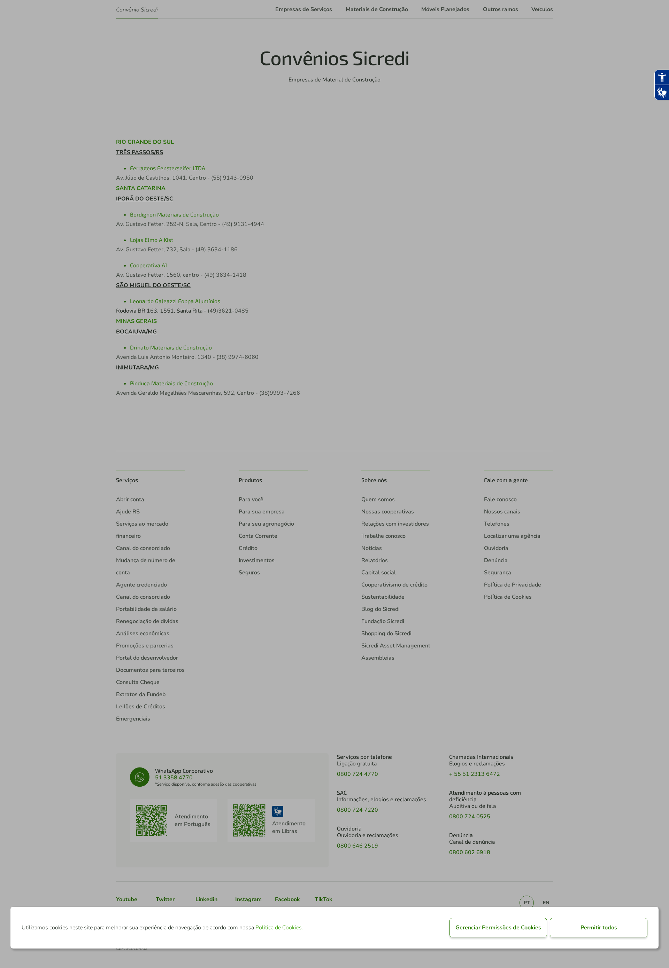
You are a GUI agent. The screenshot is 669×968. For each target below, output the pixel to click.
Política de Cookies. (279, 927)
